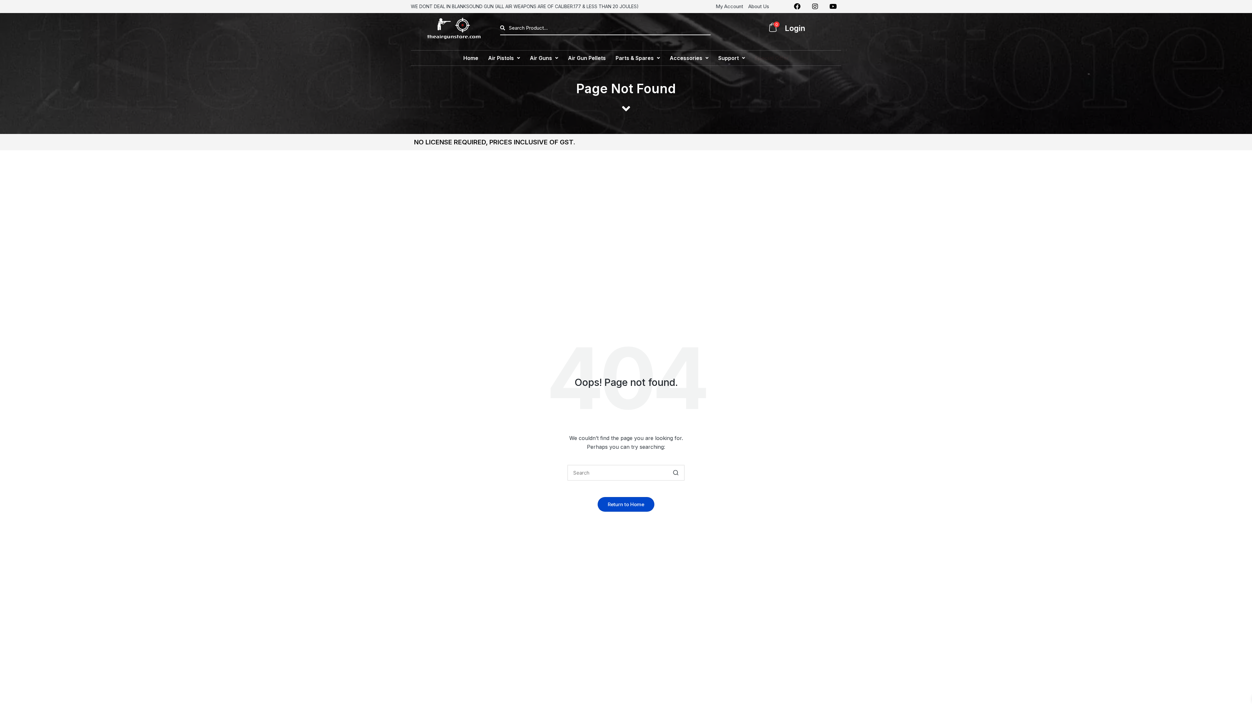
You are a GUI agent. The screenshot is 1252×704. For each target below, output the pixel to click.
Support (728, 58)
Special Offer (772, 58)
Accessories (686, 58)
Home (470, 58)
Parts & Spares (635, 58)
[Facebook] (797, 6)
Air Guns (541, 58)
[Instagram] (815, 6)
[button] (504, 58)
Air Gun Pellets (587, 58)
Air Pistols (501, 58)
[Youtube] (833, 6)
